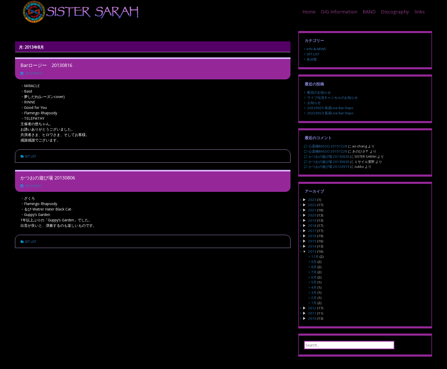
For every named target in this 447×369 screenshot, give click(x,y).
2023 (312, 199)
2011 (312, 313)
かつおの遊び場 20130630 (329, 156)
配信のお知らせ (319, 92)
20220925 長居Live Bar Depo (330, 108)
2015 (312, 241)
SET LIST (30, 156)
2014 (312, 246)
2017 (312, 230)
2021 (312, 210)
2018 (312, 225)
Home (309, 12)
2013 (312, 251)
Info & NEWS (316, 49)
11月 (315, 256)
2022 (312, 204)
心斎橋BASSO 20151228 (328, 146)
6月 (314, 277)
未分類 (312, 59)
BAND (369, 12)
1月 (314, 302)
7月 (314, 272)
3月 (314, 292)
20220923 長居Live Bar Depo (330, 113)
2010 (312, 318)
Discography (395, 12)
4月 (314, 287)
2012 (312, 308)
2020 (312, 215)
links (419, 12)
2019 (312, 220)
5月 (314, 282)
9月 (314, 261)
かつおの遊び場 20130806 (47, 178)
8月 (314, 267)
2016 (312, 236)
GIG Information (339, 12)
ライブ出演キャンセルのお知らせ (332, 97)
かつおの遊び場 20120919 (329, 166)
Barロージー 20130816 (46, 65)
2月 (314, 297)
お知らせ (314, 102)
